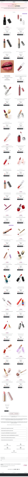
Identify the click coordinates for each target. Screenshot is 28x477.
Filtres (12, 413)
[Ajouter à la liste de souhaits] (10, 34)
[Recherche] (3, 2)
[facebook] (15, 469)
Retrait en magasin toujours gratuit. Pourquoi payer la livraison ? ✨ (14, 0)
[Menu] (1, 2)
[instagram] (14, 469)
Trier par (16, 413)
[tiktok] (17, 469)
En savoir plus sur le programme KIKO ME (4, 466)
